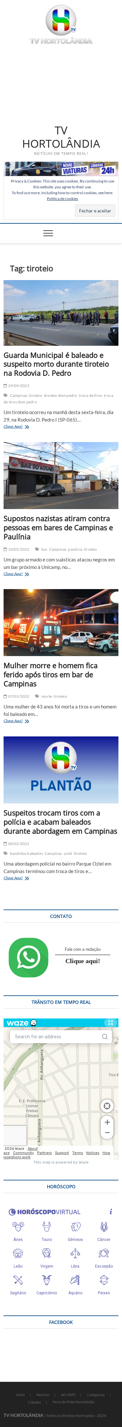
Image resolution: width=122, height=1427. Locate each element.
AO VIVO (68, 1395)
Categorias (96, 1395)
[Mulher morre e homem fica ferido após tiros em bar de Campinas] (61, 622)
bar (44, 549)
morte (46, 696)
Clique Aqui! (21, 427)
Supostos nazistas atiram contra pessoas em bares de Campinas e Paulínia (58, 527)
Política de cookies (62, 198)
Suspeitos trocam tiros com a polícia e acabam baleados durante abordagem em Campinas (60, 822)
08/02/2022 (18, 843)
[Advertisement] (61, 82)
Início (20, 1395)
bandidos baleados (26, 853)
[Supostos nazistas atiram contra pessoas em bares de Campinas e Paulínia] (61, 475)
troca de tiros (90, 395)
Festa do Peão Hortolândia (73, 1402)
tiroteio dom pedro (60, 395)
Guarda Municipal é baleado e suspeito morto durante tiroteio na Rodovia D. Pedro (56, 364)
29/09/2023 (18, 385)
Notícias (42, 1395)
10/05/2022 (18, 549)
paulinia (75, 549)
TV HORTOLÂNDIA (61, 137)
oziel (68, 853)
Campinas (19, 395)
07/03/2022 (18, 696)
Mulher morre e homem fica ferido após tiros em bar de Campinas (51, 674)
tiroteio (35, 395)
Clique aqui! (82, 960)
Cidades (34, 1402)
